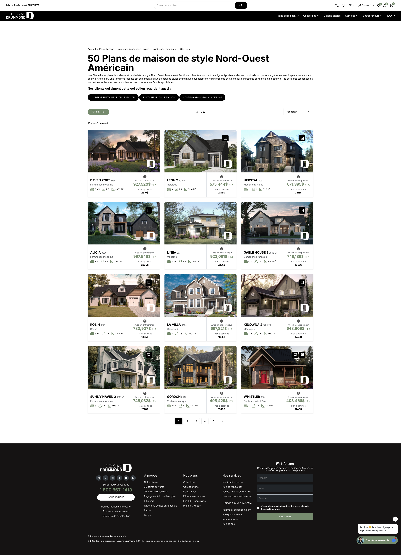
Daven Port (100, 180)
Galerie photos (332, 15)
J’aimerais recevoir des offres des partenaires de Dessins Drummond (285, 507)
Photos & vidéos (192, 505)
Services (350, 15)
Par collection (106, 49)
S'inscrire (285, 516)
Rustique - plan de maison (159, 97)
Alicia (95, 252)
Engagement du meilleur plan (160, 496)
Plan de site (228, 523)
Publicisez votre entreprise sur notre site (107, 536)
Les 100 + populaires (194, 500)
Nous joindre (116, 497)
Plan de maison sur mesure (116, 506)
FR (350, 5)
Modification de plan (233, 482)
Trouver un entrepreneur (116, 511)
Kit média (149, 500)
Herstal (251, 180)
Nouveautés (189, 491)
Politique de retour (232, 514)
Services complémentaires (236, 491)
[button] (155, 153)
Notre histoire (151, 482)
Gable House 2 (256, 252)
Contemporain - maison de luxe (202, 97)
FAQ (389, 15)
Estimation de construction (116, 516)
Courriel (262, 498)
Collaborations (191, 486)
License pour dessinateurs (236, 496)
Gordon (174, 397)
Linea (171, 252)
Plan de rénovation (232, 486)
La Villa (174, 325)
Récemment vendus (194, 496)
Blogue (148, 515)
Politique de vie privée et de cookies (159, 541)
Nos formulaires (231, 519)
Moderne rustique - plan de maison (113, 97)
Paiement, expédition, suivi (236, 509)
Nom (261, 487)
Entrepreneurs (371, 15)
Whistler (252, 397)
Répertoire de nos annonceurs (160, 505)
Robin (95, 325)
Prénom (262, 477)
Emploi (147, 510)
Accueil (92, 49)
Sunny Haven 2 (103, 397)
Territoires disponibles (156, 491)
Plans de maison (286, 15)
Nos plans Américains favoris (133, 49)
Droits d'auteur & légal (188, 541)
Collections (309, 15)
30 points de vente (154, 486)
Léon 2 (172, 180)
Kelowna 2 (253, 325)
